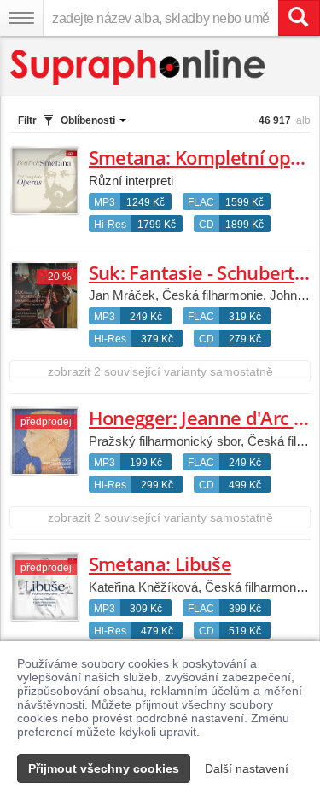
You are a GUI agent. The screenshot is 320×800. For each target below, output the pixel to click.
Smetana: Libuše (160, 563)
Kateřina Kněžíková (143, 587)
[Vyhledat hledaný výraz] (298, 18)
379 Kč (157, 339)
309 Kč (146, 609)
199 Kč (146, 463)
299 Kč (157, 485)
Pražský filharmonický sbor (165, 441)
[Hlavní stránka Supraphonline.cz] (139, 67)
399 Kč (245, 609)
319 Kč (245, 317)
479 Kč (157, 631)
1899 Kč (244, 225)
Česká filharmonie (212, 295)
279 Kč (245, 339)
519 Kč (245, 631)
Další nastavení (246, 768)
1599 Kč (244, 202)
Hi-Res (110, 225)
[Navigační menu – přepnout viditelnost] (21, 18)
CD (206, 225)
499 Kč (245, 485)
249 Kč (146, 317)
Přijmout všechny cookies (103, 768)
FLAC (201, 202)
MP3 (104, 202)
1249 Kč (145, 202)
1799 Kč (156, 225)
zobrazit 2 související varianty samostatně (160, 371)
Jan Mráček (122, 295)
